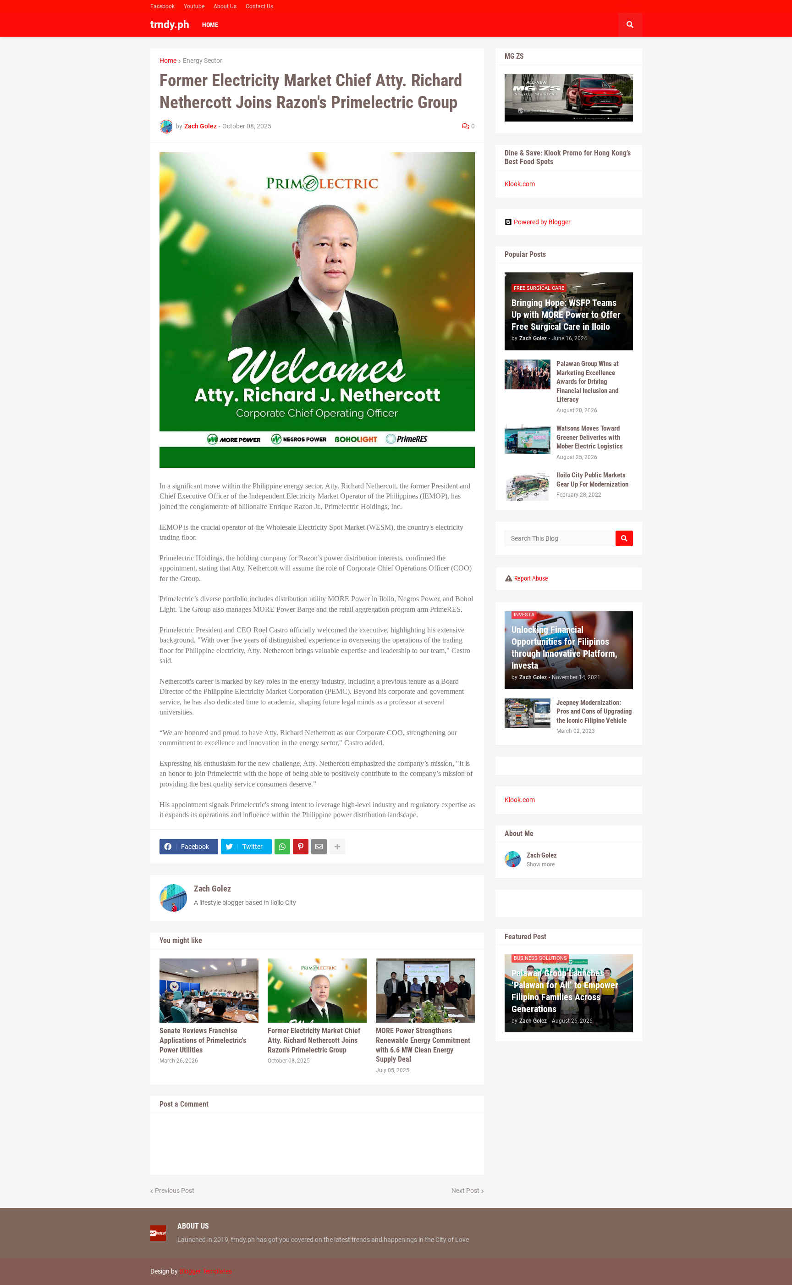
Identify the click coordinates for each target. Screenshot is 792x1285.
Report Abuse (531, 578)
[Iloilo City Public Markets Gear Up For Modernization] (527, 486)
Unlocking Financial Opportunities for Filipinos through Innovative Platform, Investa (564, 647)
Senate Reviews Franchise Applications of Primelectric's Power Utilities (203, 1040)
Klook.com (520, 184)
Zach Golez (212, 888)
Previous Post (174, 1190)
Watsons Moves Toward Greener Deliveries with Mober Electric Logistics (589, 437)
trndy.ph (169, 24)
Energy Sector (202, 60)
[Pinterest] (300, 846)
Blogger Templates (205, 1271)
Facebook (162, 6)
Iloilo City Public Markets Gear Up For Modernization (592, 479)
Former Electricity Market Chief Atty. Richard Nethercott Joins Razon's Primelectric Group (314, 1040)
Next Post (465, 1190)
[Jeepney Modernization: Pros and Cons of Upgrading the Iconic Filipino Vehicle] (527, 713)
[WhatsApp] (282, 846)
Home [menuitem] (210, 24)
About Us (225, 6)
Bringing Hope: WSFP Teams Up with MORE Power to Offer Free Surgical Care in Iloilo (566, 314)
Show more (541, 864)
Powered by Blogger (542, 222)
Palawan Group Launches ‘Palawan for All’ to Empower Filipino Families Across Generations (565, 991)
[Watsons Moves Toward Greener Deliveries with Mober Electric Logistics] (527, 439)
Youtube (194, 6)
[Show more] (337, 846)
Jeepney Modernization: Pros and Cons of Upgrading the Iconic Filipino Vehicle (594, 711)
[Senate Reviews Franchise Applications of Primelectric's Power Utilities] (209, 990)
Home (168, 60)
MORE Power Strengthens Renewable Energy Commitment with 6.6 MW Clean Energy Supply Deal (423, 1044)
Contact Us (259, 6)
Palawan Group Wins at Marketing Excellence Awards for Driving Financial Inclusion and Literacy (587, 382)
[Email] (319, 846)
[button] (630, 25)
